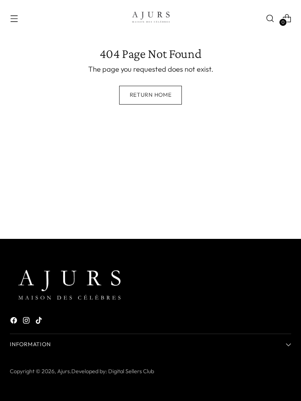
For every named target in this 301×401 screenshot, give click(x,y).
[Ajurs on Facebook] (14, 321)
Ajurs (63, 371)
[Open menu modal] (14, 18)
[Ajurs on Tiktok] (39, 321)
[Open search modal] (270, 18)
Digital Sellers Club (131, 371)
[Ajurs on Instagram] (27, 321)
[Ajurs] (150, 18)
